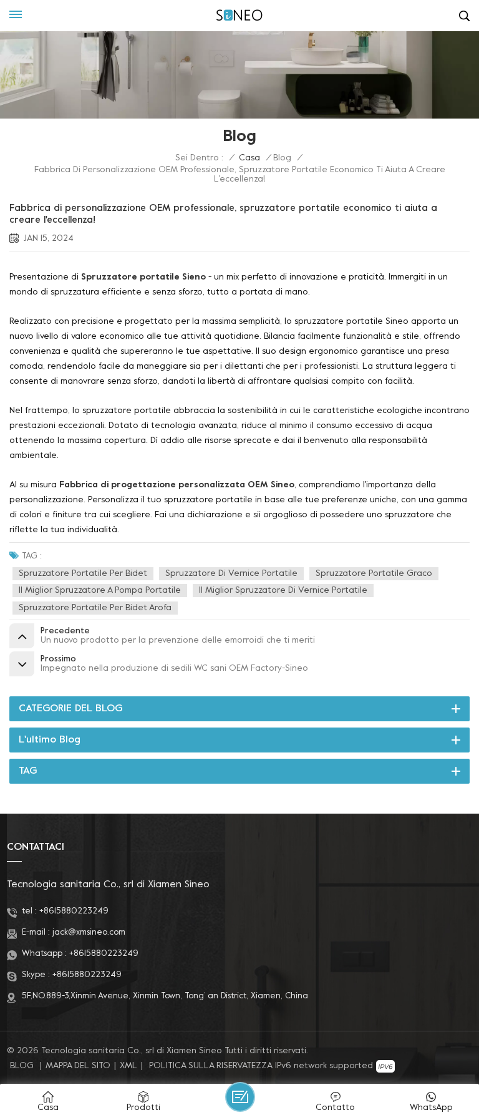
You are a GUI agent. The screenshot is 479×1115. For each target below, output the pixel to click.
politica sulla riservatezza (211, 1066)
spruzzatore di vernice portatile (231, 574)
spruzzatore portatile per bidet (83, 574)
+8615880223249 (74, 911)
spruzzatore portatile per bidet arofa (95, 608)
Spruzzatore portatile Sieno (143, 277)
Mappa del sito (78, 1066)
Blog (282, 158)
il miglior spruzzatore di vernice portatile (283, 591)
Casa (249, 158)
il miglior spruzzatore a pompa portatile (100, 591)
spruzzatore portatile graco (374, 574)
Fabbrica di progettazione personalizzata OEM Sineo (176, 485)
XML (128, 1066)
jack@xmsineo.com (88, 932)
